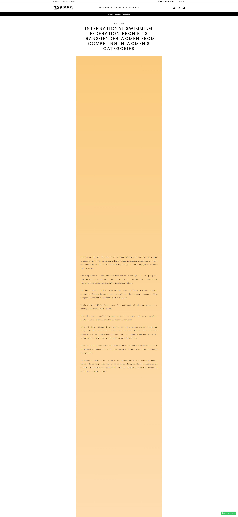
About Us (64, 1)
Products (56, 1)
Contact (72, 1)
